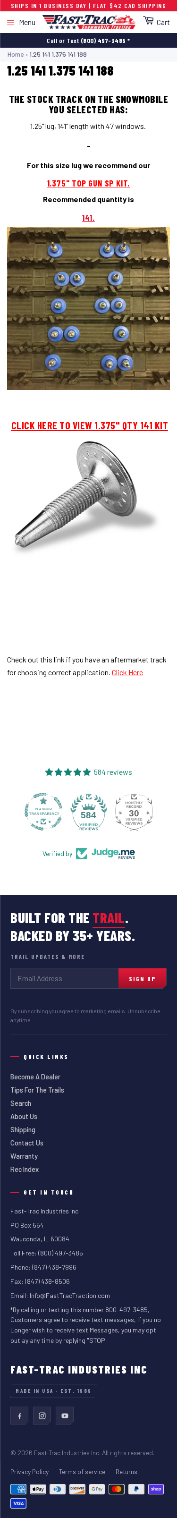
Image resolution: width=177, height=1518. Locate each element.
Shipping (22, 1130)
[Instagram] (42, 1416)
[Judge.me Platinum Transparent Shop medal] (43, 812)
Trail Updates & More (47, 956)
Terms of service (82, 1471)
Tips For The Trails (37, 1090)
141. (88, 217)
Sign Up (142, 979)
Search (20, 1103)
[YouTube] (65, 1416)
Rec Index (24, 1169)
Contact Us (26, 1143)
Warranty (24, 1156)
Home (16, 54)
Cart (163, 21)
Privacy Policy (29, 1471)
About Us (23, 1116)
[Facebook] (19, 1416)
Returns (126, 1471)
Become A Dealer (35, 1077)
